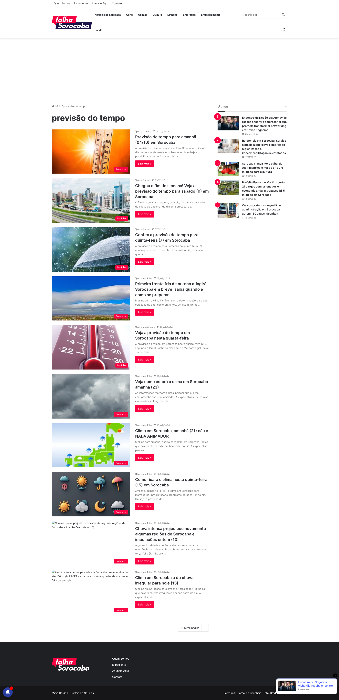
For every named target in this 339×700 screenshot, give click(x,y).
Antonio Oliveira (147, 327)
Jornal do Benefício (249, 693)
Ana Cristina (144, 131)
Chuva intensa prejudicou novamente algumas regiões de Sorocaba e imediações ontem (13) (170, 534)
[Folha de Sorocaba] (72, 22)
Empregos (189, 14)
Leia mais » (144, 163)
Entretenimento (211, 14)
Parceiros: (230, 693)
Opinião (142, 14)
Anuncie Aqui (100, 3)
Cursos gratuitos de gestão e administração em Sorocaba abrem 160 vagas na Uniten (261, 209)
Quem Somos (62, 3)
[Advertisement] (169, 71)
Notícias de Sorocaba (108, 14)
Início (57, 106)
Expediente (81, 3)
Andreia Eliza (145, 278)
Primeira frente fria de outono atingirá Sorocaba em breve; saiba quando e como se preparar (170, 289)
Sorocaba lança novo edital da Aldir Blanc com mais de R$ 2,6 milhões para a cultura (262, 167)
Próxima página (190, 627)
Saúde (98, 30)
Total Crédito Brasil (274, 693)
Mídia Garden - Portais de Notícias (73, 693)
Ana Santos (144, 180)
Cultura (157, 14)
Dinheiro (172, 14)
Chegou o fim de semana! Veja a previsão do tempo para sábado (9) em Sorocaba (172, 191)
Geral (129, 14)
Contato (117, 3)
